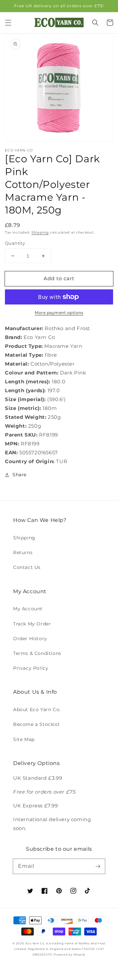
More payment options (59, 312)
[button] (8, 22)
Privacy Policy (30, 668)
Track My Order (32, 624)
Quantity (15, 243)
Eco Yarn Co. (35, 943)
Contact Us (27, 567)
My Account (28, 609)
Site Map (24, 739)
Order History (30, 638)
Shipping (40, 232)
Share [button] (19, 475)
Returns (22, 552)
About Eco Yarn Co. (37, 709)
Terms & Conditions (37, 653)
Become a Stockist (36, 724)
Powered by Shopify (70, 954)
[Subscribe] (97, 866)
